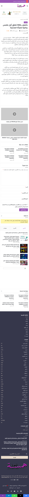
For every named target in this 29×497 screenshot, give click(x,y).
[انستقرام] (13, 480)
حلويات (26, 321)
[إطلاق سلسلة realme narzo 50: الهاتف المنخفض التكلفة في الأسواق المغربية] (24, 256)
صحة (26, 384)
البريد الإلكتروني (24, 192)
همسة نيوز (5, 485)
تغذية (26, 349)
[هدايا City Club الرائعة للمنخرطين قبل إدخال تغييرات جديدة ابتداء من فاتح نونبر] (24, 248)
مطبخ (27, 331)
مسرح (26, 411)
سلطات (25, 373)
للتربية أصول (24, 392)
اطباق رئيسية (24, 347)
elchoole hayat (23, 30)
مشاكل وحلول (24, 413)
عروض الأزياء (24, 388)
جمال (27, 319)
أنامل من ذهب (24, 345)
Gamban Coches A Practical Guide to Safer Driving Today (8, 303)
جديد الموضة (24, 356)
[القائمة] (1, 6)
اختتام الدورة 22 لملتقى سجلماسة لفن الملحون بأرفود (16, 233)
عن (15, 487)
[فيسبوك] (18, 480)
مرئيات (26, 329)
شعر (25, 362)
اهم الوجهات (23, 377)
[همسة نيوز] (21, 6)
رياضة (27, 325)
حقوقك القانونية (23, 401)
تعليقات (5, 228)
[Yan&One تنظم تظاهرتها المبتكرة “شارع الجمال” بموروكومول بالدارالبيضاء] (24, 262)
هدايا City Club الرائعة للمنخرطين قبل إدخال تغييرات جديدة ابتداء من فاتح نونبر (10, 245)
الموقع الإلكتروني (25, 198)
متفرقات (25, 396)
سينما (26, 381)
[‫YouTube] (14, 480)
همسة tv (26, 336)
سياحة (26, 375)
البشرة (25, 360)
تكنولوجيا (25, 352)
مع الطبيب (24, 394)
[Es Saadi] (14, 13)
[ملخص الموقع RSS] (11, 480)
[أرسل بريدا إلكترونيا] (19, 30)
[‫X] (16, 480)
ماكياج (25, 364)
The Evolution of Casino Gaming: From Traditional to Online (22, 150)
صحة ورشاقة (24, 386)
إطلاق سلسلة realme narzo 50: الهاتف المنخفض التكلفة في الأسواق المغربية (11, 255)
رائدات (25, 403)
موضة (27, 333)
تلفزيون (25, 354)
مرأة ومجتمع (24, 399)
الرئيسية (25, 19)
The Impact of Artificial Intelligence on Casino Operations (14, 1)
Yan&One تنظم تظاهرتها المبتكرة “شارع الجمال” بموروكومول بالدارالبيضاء (11, 261)
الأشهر (24, 228)
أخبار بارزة (25, 343)
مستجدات (25, 409)
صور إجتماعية (23, 405)
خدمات (24, 379)
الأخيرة (14, 228)
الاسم (26, 187)
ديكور (27, 323)
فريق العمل (11, 487)
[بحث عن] (27, 6)
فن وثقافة (26, 327)
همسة (21, 19)
